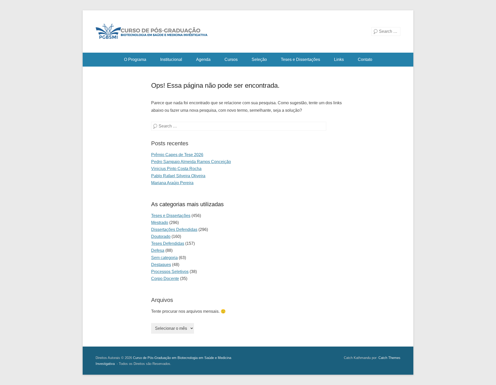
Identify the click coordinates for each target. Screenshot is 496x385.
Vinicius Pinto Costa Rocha (176, 168)
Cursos (231, 59)
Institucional (171, 59)
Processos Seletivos (170, 271)
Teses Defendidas (167, 243)
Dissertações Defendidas (174, 229)
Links (339, 59)
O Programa (135, 59)
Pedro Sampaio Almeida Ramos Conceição (191, 161)
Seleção (259, 59)
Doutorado (161, 236)
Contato (365, 59)
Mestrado (159, 222)
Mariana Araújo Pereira (172, 183)
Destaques (161, 264)
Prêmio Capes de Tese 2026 (177, 155)
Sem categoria (164, 257)
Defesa (157, 250)
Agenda (203, 59)
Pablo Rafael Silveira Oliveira (178, 176)
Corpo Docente (165, 278)
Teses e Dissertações (300, 59)
